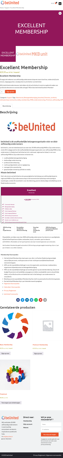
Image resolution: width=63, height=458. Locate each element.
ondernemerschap (40, 100)
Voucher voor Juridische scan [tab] (36, 229)
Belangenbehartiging (30, 97)
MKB (31, 100)
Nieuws (25, 427)
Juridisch (54, 97)
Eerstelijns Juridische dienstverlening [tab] (22, 228)
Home (2, 8)
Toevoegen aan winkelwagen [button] (10, 403)
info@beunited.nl (8, 436)
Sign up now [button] (5, 353)
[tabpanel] (31, 243)
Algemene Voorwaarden (11, 283)
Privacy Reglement (10, 290)
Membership (27, 421)
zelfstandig (56, 100)
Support (7, 8)
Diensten (47, 97)
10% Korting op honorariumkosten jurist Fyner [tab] (52, 228)
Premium (49, 100)
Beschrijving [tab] (7, 106)
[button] (60, 3)
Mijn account (27, 424)
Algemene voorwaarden (53, 455)
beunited (41, 97)
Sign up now (10, 91)
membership (25, 100)
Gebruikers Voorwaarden (12, 287)
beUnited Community (11, 294)
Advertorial (19, 97)
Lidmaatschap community (8, 100)
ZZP (61, 100)
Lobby (19, 100)
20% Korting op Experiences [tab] (7, 228)
